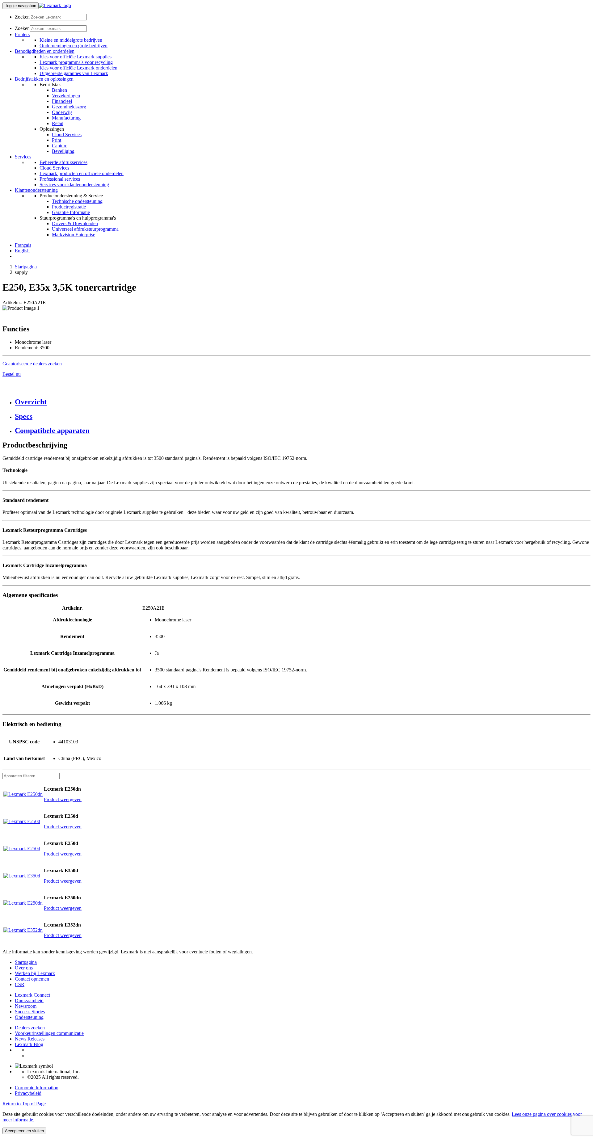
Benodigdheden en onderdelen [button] (44, 51)
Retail (57, 123)
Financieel (62, 101)
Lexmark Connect (32, 995)
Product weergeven (63, 799)
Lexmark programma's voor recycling (76, 62)
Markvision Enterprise (73, 234)
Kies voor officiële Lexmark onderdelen (78, 67)
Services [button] (23, 156)
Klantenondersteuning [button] (36, 190)
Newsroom (25, 1006)
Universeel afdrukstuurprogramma (85, 229)
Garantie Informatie (71, 212)
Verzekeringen (66, 95)
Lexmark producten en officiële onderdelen (82, 173)
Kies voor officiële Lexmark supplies (75, 56)
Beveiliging (63, 151)
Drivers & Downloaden (75, 223)
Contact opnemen (32, 978)
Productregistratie (69, 206)
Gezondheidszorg (69, 106)
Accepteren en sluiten (24, 1130)
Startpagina (26, 266)
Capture (59, 145)
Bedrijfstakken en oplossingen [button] (44, 79)
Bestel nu (11, 374)
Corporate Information (36, 1087)
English (22, 250)
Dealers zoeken (30, 1027)
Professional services (60, 179)
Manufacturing (66, 117)
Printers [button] (22, 34)
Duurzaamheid (29, 1000)
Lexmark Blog (29, 1044)
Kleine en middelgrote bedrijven (71, 40)
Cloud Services (67, 134)
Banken (59, 90)
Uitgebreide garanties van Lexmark (74, 73)
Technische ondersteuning (77, 201)
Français (23, 245)
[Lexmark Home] (55, 5)
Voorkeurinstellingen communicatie (49, 1033)
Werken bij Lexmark (35, 973)
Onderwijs (62, 112)
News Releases (29, 1038)
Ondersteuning (29, 1017)
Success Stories (30, 1011)
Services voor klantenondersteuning (74, 184)
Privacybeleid (28, 1093)
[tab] (303, 402)
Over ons (24, 967)
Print (56, 140)
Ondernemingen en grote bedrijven (73, 45)
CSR (19, 984)
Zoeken (22, 16)
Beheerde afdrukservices (63, 162)
